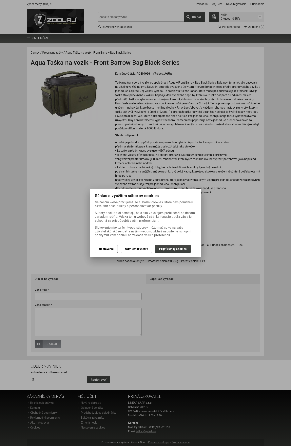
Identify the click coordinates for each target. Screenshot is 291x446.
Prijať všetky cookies (173, 248)
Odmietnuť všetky (136, 248)
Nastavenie (106, 248)
